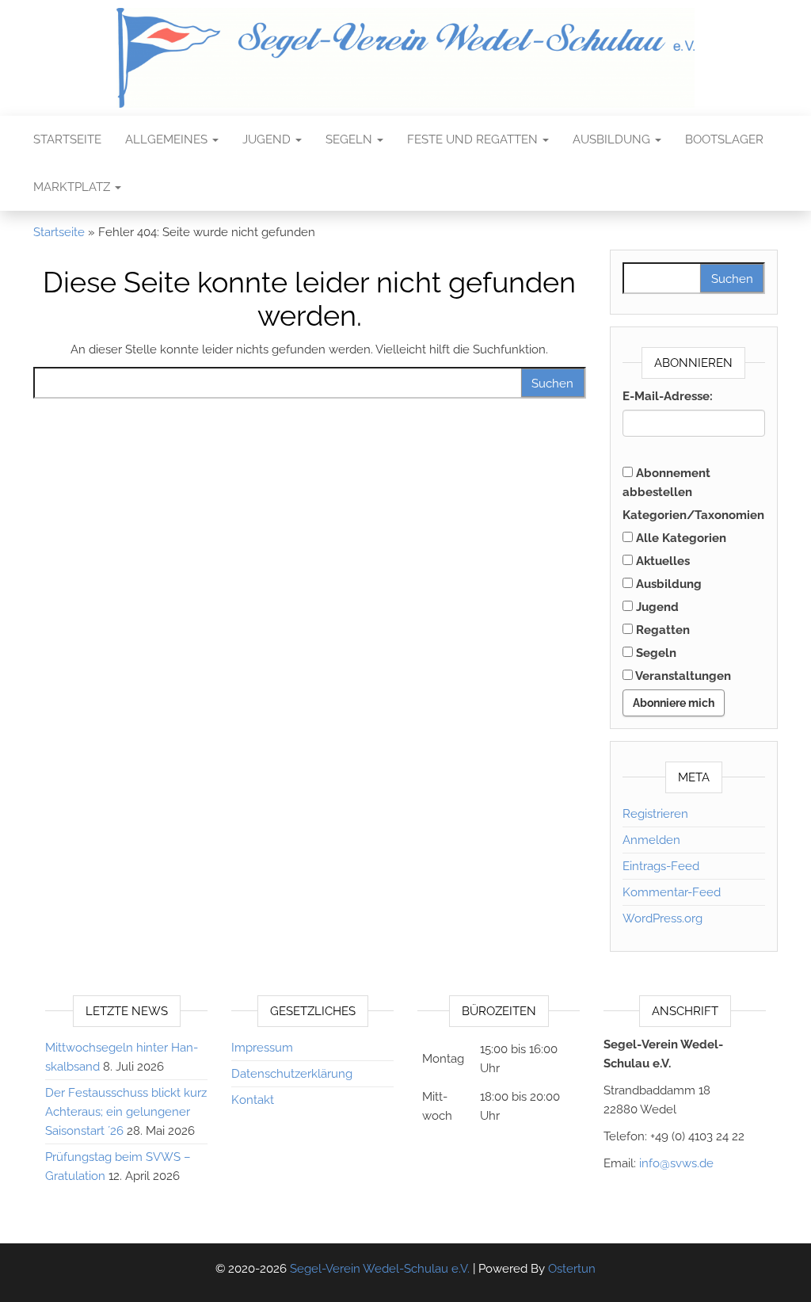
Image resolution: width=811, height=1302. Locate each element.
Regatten (661, 630)
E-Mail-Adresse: (668, 396)
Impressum (262, 1047)
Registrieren (655, 814)
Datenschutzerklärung (291, 1074)
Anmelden (651, 840)
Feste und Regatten (474, 139)
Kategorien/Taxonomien (693, 515)
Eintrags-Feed (661, 866)
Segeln (350, 139)
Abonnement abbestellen (666, 482)
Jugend (268, 139)
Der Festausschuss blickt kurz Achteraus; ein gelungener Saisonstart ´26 (126, 1112)
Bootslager (724, 139)
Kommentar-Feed (672, 892)
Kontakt (252, 1100)
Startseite (67, 139)
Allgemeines (168, 139)
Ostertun (572, 1269)
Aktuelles (661, 561)
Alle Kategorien (679, 538)
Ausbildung (613, 139)
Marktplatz (73, 187)
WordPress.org (662, 918)
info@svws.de (676, 1163)
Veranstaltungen (682, 676)
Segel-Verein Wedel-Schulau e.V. (380, 1269)
